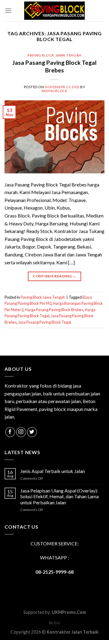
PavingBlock (54, 91)
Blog (54, 623)
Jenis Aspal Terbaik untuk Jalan (52, 471)
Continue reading (54, 276)
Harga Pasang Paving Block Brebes (54, 309)
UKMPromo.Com (69, 612)
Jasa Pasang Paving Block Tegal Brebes (54, 66)
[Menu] (8, 10)
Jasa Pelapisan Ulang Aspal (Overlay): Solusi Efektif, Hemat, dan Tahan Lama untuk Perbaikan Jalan (59, 496)
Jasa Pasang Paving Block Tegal (44, 322)
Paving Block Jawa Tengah (54, 55)
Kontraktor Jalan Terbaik (72, 632)
